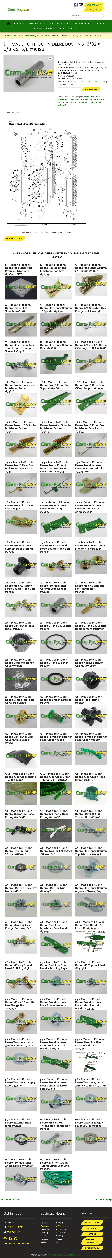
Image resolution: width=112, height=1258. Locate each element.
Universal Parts (37, 24)
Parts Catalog (92, 1223)
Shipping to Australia (92, 1241)
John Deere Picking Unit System (33, 36)
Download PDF (14, 239)
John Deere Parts (57, 24)
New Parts (19, 24)
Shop (14, 36)
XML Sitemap (75, 1255)
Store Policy (92, 1248)
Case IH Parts (80, 24)
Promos (38, 29)
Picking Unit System (67, 102)
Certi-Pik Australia (25, 1244)
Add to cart (91, 89)
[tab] (15, 112)
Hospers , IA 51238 (15, 1227)
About (49, 29)
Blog (62, 29)
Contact (73, 29)
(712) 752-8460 (94, 5)
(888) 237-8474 (94, 9)
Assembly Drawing (15, 112)
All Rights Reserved (58, 1255)
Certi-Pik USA (9, 1244)
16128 (86, 97)
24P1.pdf (62, 105)
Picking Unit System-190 (87, 102)
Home (8, 36)
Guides (98, 24)
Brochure (92, 1228)
